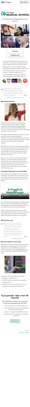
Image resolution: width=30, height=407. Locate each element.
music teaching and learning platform (16, 126)
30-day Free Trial (15, 55)
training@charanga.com (21, 249)
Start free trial (15, 321)
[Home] (6, 2)
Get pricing (15, 51)
